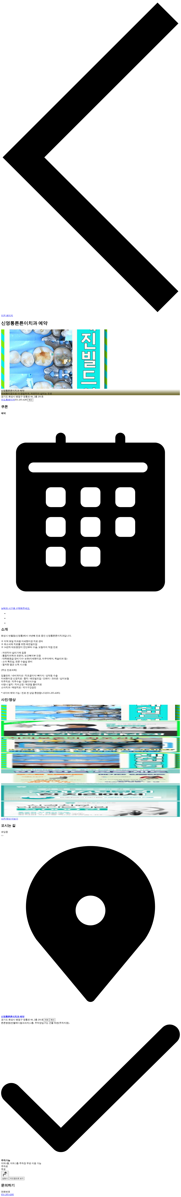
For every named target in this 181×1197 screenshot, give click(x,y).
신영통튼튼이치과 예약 (12, 1016)
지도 (3, 399)
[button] (90, 719)
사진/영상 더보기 (9, 819)
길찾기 (5, 1178)
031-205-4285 (7, 1194)
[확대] (2, 835)
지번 (46, 1020)
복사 (30, 400)
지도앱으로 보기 (16, 1178)
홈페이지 (10, 399)
